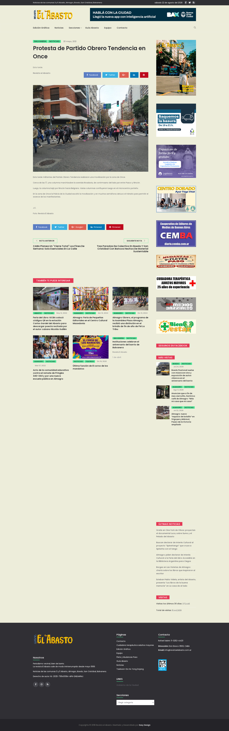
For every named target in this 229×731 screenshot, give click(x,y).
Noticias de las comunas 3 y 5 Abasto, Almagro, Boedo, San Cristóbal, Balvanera (67, 2)
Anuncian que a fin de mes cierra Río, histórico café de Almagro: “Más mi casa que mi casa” (183, 397)
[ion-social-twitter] (189, 2)
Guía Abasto (92, 27)
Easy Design (144, 725)
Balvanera (40, 41)
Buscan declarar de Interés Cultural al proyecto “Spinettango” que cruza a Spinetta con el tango (174, 545)
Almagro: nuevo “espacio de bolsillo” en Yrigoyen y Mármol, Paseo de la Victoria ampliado (183, 419)
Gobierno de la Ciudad (127, 685)
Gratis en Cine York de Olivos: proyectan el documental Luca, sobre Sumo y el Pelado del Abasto (175, 533)
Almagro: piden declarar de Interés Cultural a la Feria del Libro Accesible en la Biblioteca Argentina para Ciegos (175, 558)
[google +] (124, 75)
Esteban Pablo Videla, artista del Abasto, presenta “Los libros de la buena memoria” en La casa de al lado (176, 582)
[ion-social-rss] (193, 2)
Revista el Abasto (41, 73)
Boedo (176, 364)
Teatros (90, 361)
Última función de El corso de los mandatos (90, 367)
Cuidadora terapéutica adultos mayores (135, 645)
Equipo (107, 27)
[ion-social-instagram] (41, 684)
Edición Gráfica (41, 27)
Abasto (37, 313)
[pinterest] (144, 75)
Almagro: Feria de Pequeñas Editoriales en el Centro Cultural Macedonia (90, 320)
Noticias (59, 27)
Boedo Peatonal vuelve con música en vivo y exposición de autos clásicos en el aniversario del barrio (182, 375)
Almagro (78, 313)
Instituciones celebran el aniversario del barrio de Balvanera (126, 344)
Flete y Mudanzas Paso (126, 657)
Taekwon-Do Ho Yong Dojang (130, 669)
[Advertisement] (176, 474)
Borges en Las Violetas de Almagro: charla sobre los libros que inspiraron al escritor (175, 570)
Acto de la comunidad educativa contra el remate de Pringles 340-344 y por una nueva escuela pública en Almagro (51, 374)
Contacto (122, 27)
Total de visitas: (164, 610)
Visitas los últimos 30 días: (169, 603)
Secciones (74, 27)
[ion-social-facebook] (185, 2)
